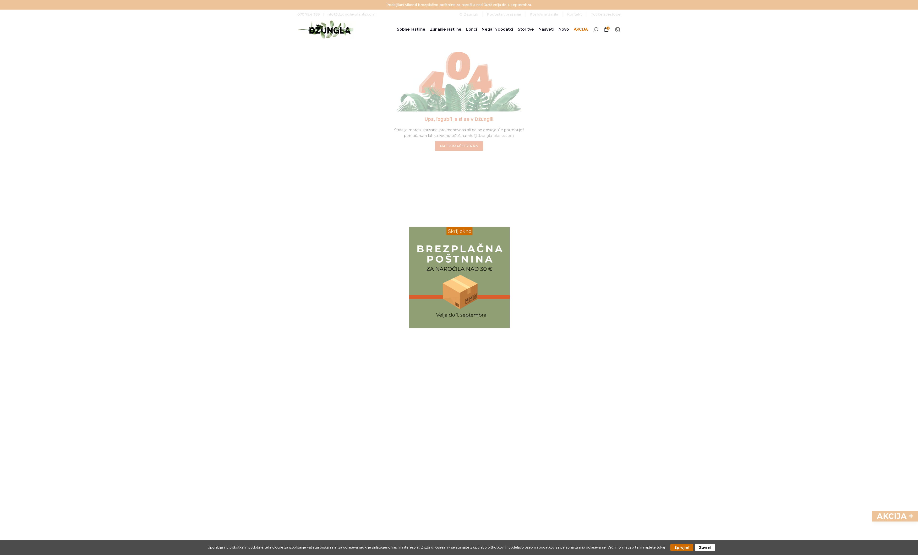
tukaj (661, 547)
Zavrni (705, 547)
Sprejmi (681, 547)
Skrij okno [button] (459, 231)
